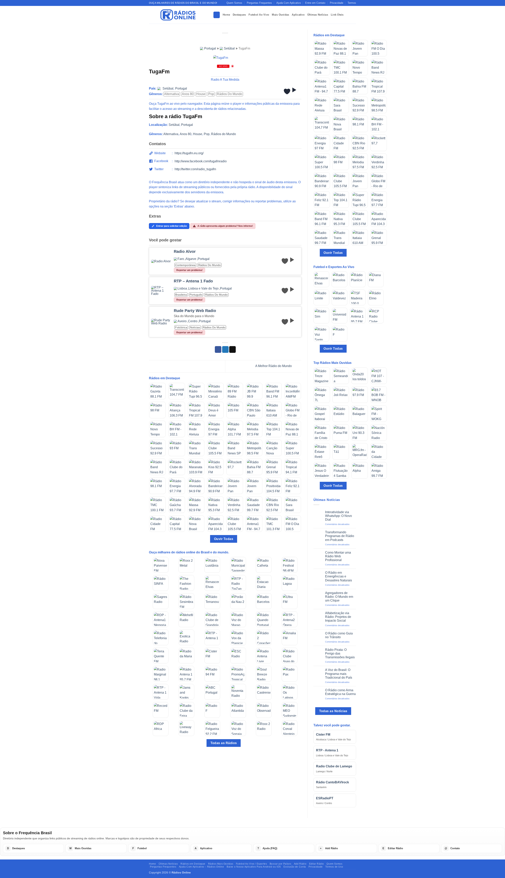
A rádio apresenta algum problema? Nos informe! (225, 226)
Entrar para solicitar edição (171, 226)
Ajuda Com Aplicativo (288, 2)
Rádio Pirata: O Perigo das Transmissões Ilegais (340, 653)
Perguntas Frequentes (259, 2)
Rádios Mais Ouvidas (220, 863)
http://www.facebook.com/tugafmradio (201, 161)
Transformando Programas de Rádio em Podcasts (339, 536)
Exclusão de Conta (294, 866)
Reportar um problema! (189, 270)
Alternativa (171, 94)
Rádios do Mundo (229, 94)
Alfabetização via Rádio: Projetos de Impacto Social (338, 616)
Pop (211, 94)
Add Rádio (300, 863)
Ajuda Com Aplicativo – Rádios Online (201, 866)
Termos (352, 2)
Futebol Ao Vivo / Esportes (251, 863)
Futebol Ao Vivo (259, 14)
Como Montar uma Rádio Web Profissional (338, 556)
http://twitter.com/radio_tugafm (195, 169)
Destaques (239, 14)
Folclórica (181, 327)
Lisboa (182, 288)
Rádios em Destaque (192, 863)
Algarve (190, 259)
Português (196, 294)
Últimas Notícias (317, 14)
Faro (181, 259)
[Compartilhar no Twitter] (225, 349)
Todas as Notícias (333, 711)
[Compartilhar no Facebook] (218, 349)
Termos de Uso (334, 866)
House (201, 94)
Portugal (210, 48)
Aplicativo (298, 14)
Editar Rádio (316, 863)
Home (226, 14)
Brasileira (181, 294)
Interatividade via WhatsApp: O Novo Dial (338, 515)
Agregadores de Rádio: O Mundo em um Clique (339, 596)
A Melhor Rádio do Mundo (274, 366)
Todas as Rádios (223, 743)
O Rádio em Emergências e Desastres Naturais (338, 576)
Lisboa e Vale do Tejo (203, 288)
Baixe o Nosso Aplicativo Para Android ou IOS (254, 866)
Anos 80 (188, 94)
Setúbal (229, 48)
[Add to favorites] (287, 91)
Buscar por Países (280, 863)
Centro (192, 321)
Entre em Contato (315, 2)
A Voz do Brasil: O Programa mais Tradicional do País (338, 673)
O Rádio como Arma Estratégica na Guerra (340, 692)
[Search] (216, 15)
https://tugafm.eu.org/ (189, 153)
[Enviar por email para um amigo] (232, 349)
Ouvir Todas (223, 539)
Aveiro (182, 321)
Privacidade (336, 2)
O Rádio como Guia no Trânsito (339, 635)
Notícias (195, 327)
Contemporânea (185, 265)
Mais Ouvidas (280, 14)
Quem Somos (234, 2)
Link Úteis (337, 14)
